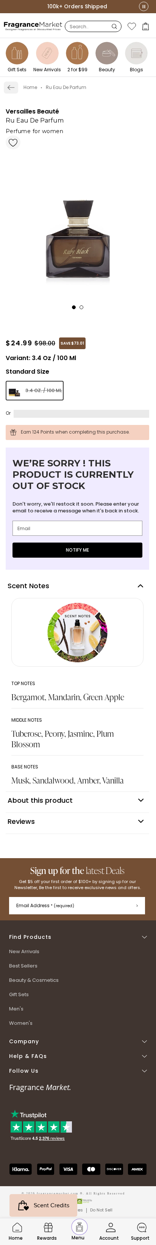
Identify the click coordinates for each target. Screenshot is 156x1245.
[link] (11, 87)
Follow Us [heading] (24, 1071)
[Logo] (33, 26)
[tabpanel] (77, 220)
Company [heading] (24, 1041)
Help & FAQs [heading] (28, 1056)
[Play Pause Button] (143, 6)
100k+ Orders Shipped (77, 6)
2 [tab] (83, 309)
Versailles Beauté (32, 111)
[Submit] (137, 905)
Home (30, 87)
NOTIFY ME (77, 550)
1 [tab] (76, 309)
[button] (146, 26)
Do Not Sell (101, 1210)
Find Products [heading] (30, 937)
